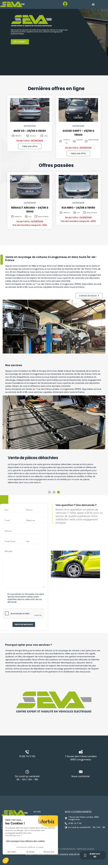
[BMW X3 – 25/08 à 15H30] (29, 109)
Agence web (67, 854)
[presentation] (23, 614)
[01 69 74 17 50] (27, 752)
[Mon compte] (57, 5)
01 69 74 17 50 (27, 756)
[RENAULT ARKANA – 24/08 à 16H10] (29, 186)
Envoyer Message (24, 624)
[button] (93, 4)
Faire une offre (29, 146)
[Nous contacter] (81, 772)
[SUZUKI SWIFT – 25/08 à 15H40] (78, 109)
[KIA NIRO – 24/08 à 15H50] (78, 186)
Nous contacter (81, 776)
